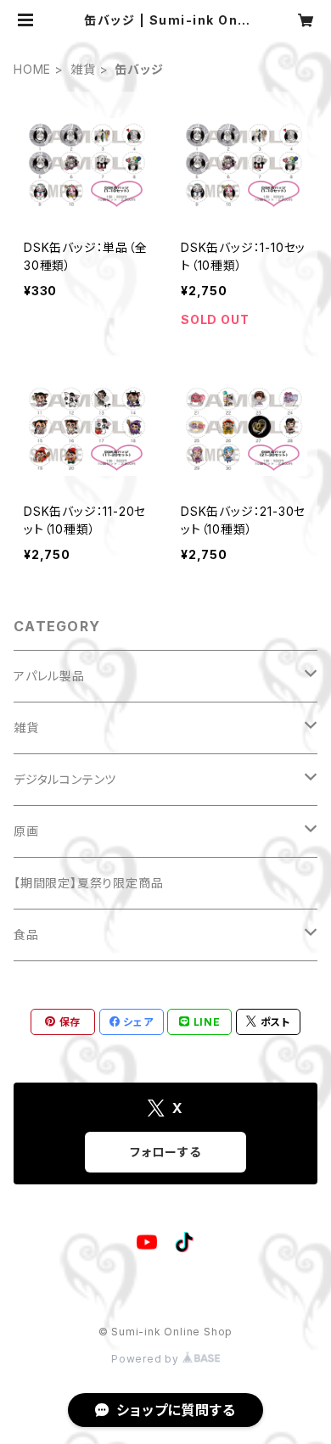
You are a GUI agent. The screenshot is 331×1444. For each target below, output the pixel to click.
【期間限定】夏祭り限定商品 (88, 883)
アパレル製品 (49, 676)
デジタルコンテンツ (65, 779)
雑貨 (83, 69)
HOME (32, 69)
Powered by (146, 1358)
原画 (26, 831)
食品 (26, 934)
